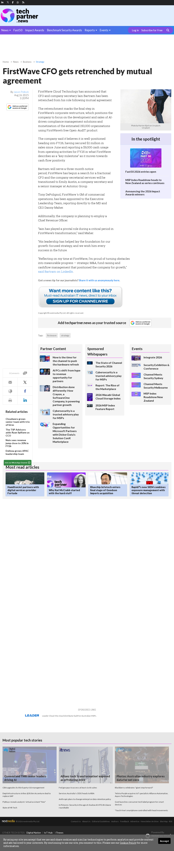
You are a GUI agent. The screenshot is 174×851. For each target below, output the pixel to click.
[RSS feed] (23, 2)
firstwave (51, 335)
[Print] (10, 400)
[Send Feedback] (10, 391)
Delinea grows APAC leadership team (17, 452)
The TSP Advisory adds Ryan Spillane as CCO (18, 432)
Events (104, 30)
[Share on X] (25, 382)
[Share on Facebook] (25, 391)
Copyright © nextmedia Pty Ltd (52, 313)
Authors (115, 821)
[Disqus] (58, 546)
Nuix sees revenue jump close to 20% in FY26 (17, 443)
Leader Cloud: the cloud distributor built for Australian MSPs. (69, 716)
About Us (86, 821)
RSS (170, 821)
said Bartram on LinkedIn (55, 271)
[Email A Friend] (10, 382)
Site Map (164, 821)
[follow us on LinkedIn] (2, 2)
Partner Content (53, 349)
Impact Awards (34, 30)
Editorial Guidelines (101, 821)
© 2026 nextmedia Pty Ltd (27, 821)
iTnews (59, 832)
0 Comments (14, 373)
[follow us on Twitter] (8, 2)
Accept (164, 841)
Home (6, 61)
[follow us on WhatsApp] (17, 2)
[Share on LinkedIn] (25, 400)
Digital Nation (34, 832)
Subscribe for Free (151, 30)
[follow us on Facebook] (13, 2)
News (4, 30)
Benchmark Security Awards (64, 30)
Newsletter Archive (150, 821)
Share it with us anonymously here (99, 280)
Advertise (134, 821)
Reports (90, 30)
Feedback (124, 821)
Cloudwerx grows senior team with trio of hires (18, 421)
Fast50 (17, 30)
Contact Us (76, 821)
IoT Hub (48, 832)
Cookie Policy (128, 842)
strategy (65, 335)
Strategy (40, 61)
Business (27, 61)
